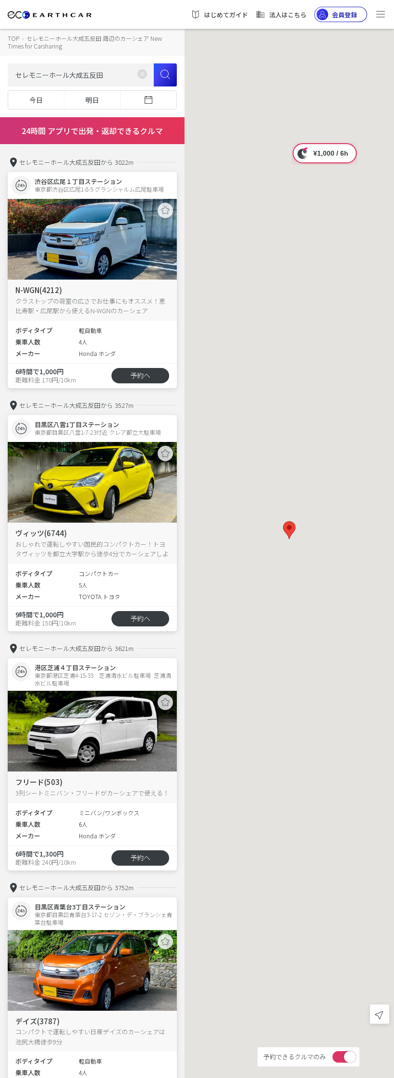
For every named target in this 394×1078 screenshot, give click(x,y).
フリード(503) (38, 782)
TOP (13, 38)
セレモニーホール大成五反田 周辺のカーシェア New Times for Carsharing (85, 42)
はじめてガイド (226, 14)
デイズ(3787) (37, 1021)
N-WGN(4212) (38, 290)
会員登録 (344, 14)
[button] (289, 530)
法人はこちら (288, 14)
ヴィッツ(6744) (41, 533)
